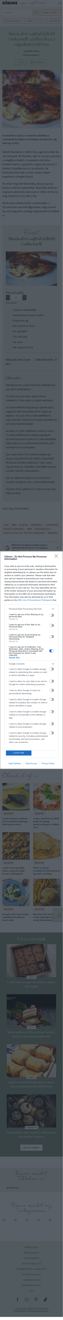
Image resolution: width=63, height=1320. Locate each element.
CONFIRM (18, 753)
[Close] (57, 557)
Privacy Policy (48, 763)
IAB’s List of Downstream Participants (35, 600)
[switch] (51, 615)
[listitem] (31, 608)
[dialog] (31, 660)
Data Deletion (15, 763)
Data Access (31, 763)
